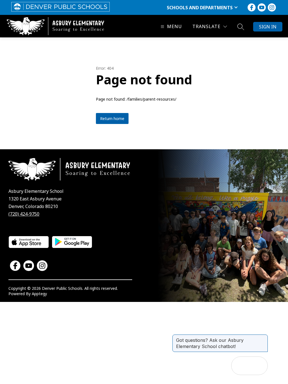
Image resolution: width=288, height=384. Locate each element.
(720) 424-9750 (23, 214)
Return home (112, 118)
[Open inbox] (240, 366)
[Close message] (263, 337)
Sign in (267, 27)
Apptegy (39, 293)
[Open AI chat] (258, 366)
